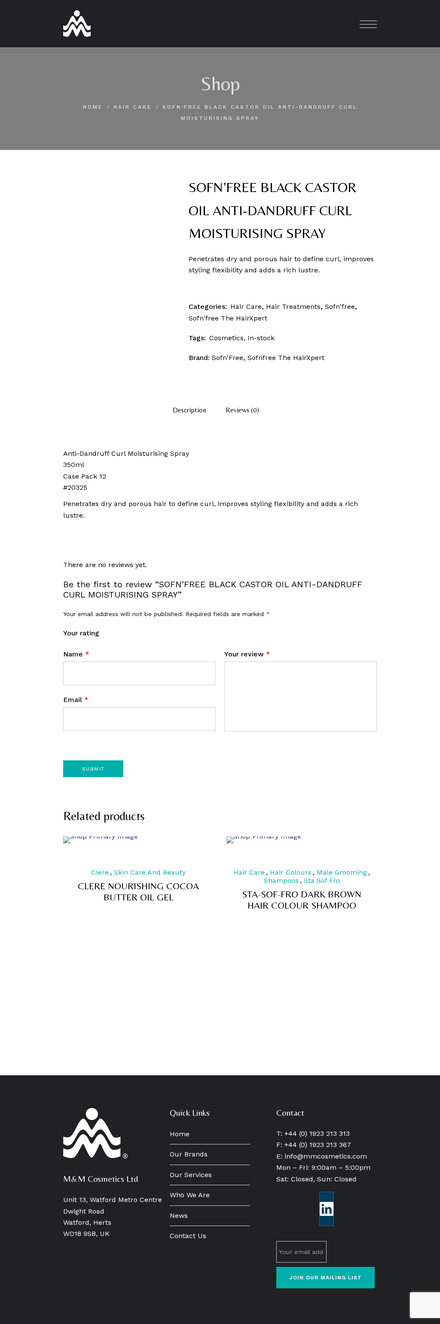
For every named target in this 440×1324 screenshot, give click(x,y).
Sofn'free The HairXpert (228, 318)
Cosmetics (226, 338)
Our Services (191, 1175)
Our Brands (189, 1154)
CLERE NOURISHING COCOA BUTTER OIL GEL (138, 892)
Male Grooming (342, 872)
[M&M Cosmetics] (77, 24)
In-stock (261, 338)
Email (76, 700)
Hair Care (132, 107)
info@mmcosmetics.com (325, 1156)
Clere (100, 872)
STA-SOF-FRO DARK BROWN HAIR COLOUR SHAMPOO (301, 900)
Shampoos (281, 880)
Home (93, 107)
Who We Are (190, 1195)
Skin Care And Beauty (150, 872)
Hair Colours (291, 872)
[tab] (189, 410)
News (179, 1215)
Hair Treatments (293, 306)
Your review (247, 654)
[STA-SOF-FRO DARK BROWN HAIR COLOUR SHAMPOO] (301, 839)
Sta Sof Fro (322, 880)
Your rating (81, 633)
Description (189, 410)
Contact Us (188, 1236)
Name (76, 654)
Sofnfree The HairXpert (286, 358)
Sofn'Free (227, 358)
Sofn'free (340, 306)
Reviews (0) (242, 410)
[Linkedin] (326, 1209)
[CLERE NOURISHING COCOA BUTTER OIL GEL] (138, 839)
